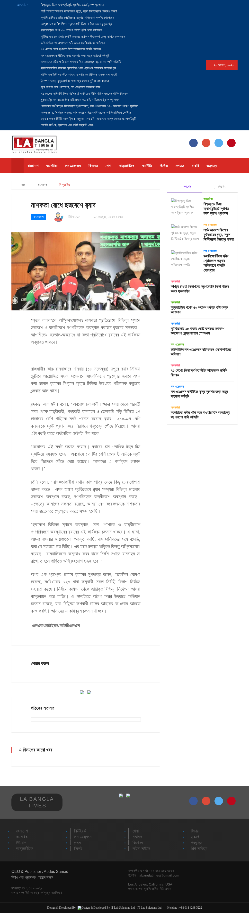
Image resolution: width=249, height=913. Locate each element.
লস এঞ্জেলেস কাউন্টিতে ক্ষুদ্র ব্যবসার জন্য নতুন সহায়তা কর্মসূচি (74, 55)
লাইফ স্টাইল (141, 848)
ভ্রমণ (195, 836)
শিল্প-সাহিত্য (199, 848)
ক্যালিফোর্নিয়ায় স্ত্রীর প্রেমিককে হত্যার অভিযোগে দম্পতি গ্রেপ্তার (77, 17)
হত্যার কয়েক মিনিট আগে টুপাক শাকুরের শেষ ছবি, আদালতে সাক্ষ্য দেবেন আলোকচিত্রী (88, 119)
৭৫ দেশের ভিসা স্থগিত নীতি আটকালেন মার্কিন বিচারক (70, 49)
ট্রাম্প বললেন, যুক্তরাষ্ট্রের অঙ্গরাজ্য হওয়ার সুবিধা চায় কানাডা (74, 81)
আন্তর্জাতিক (126, 166)
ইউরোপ (21, 842)
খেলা (108, 166)
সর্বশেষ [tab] (187, 186)
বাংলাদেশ (32, 166)
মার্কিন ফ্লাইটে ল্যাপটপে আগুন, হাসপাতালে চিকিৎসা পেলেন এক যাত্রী (78, 74)
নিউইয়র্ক (80, 831)
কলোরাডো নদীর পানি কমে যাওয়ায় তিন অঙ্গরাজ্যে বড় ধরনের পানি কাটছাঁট (80, 62)
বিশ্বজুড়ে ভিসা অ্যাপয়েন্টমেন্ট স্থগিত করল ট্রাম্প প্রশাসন (72, 5)
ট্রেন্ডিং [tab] (221, 186)
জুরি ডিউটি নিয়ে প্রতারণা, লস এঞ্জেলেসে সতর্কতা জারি (70, 87)
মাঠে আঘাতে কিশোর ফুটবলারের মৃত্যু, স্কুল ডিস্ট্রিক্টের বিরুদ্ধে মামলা (78, 11)
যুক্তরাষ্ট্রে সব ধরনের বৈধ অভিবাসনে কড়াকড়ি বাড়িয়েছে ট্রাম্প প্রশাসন (79, 100)
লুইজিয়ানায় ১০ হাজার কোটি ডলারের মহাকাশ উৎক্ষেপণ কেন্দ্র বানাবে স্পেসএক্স (82, 36)
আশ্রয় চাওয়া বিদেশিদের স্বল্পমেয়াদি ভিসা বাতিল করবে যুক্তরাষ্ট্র (76, 24)
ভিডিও (164, 166)
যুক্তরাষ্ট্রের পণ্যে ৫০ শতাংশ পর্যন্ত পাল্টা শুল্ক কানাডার (71, 30)
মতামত (180, 166)
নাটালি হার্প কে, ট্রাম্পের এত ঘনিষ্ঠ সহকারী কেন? (67, 125)
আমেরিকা (51, 166)
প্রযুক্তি (196, 842)
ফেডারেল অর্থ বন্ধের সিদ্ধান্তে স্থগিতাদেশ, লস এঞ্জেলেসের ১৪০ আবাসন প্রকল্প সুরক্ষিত (89, 106)
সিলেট (78, 848)
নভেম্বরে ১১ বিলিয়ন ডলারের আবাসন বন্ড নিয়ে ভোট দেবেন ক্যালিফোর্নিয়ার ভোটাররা (86, 112)
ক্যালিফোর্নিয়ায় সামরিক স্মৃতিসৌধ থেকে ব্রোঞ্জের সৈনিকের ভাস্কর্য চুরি (78, 68)
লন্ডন (77, 842)
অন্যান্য (211, 166)
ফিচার (194, 831)
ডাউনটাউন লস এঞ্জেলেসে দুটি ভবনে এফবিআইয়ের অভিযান (72, 43)
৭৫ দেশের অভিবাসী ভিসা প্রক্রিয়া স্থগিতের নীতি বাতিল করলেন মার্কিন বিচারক (84, 93)
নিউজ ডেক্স (74, 217)
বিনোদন (93, 166)
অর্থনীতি (147, 166)
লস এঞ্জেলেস (73, 166)
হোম (22, 185)
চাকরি (195, 166)
